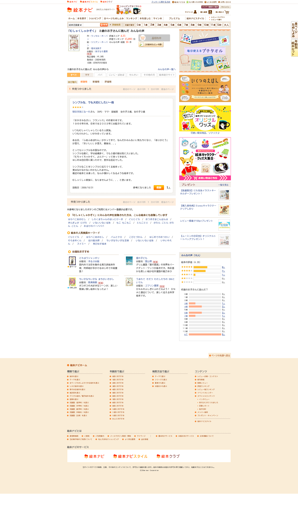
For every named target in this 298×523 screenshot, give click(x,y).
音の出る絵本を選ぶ (77, 389)
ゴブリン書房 (151, 285)
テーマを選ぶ (75, 379)
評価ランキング (203, 386)
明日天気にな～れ (81, 111)
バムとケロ (116, 237)
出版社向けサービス (186, 436)
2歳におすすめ (117, 383)
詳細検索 (116, 25)
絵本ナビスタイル (204, 421)
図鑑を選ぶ (74, 399)
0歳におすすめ (117, 376)
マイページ (141, 436)
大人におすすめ (118, 419)
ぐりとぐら (134, 219)
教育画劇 (92, 282)
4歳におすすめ (117, 389)
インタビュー (204, 399)
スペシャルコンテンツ (206, 396)
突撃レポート (204, 406)
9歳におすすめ (117, 406)
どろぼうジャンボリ (89, 258)
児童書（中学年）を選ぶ (79, 406)
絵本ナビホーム (78, 365)
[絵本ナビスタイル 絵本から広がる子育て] (89, 1)
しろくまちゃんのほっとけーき (107, 219)
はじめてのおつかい (159, 237)
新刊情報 (200, 379)
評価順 (108, 82)
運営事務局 (74, 436)
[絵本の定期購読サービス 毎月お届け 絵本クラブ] (106, 1)
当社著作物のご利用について (81, 439)
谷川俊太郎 (94, 240)
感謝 (158, 187)
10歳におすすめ (118, 409)
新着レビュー (202, 383)
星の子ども (141, 258)
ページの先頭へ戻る (220, 355)
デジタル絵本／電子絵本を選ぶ (82, 396)
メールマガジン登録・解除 (120, 436)
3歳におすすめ (117, 386)
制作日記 (202, 409)
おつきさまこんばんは (157, 219)
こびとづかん (135, 237)
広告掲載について (207, 436)
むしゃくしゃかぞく (82, 30)
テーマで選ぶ (160, 376)
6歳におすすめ (117, 396)
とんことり (142, 223)
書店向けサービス (165, 436)
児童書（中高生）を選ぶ (79, 412)
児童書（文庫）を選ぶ (78, 415)
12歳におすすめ (118, 415)
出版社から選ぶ (161, 386)
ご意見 (87, 436)
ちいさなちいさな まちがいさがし (96, 279)
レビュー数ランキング (206, 389)
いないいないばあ (102, 223)
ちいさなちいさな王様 (117, 240)
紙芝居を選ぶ (75, 393)
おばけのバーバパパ (94, 226)
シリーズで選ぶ (161, 379)
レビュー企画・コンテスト (207, 376)
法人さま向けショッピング (108, 439)
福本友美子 (96, 48)
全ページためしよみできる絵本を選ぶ (84, 383)
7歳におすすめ (117, 399)
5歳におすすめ (117, 393)
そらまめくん (74, 240)
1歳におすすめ (117, 379)
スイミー (81, 244)
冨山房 (148, 261)
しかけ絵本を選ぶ (76, 386)
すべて (74, 75)
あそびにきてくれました (208, 402)
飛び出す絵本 (99, 244)
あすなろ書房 (101, 51)
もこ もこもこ (123, 223)
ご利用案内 (100, 436)
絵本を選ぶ (74, 376)
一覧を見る (223, 185)
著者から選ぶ (160, 383)
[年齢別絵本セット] (294, 55)
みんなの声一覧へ (167, 69)
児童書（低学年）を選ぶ (79, 402)
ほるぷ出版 (93, 261)
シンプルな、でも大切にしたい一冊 (93, 102)
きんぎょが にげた (77, 223)
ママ (87, 75)
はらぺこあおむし (77, 219)
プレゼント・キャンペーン (207, 415)
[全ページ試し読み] (294, 37)
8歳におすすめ (117, 402)
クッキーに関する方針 (160, 2)
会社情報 (144, 439)
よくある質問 (130, 439)
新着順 (96, 82)
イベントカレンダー (205, 393)
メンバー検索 (202, 412)
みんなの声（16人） (191, 255)
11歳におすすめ (118, 412)
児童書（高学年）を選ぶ (79, 409)
